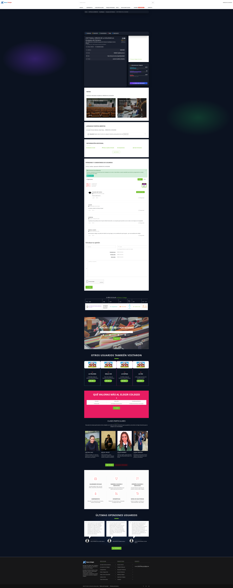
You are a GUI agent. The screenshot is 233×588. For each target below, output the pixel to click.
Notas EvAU (95, 33)
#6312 (144, 186)
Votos (145, 179)
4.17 (144, 184)
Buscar (81, 7)
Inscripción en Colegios (105, 567)
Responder (142, 197)
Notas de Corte (129, 307)
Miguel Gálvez (105, 452)
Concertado (113, 334)
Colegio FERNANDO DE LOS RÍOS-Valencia (97, 541)
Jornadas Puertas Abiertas (105, 564)
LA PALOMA (92, 374)
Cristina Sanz (89, 452)
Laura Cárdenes (138, 452)
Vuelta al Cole (137, 306)
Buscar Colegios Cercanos (136, 59)
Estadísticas (116, 499)
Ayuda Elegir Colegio (125, 7)
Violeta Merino (121, 452)
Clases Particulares (99, 7)
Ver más (91, 380)
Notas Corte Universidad (105, 574)
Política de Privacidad (104, 586)
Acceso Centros (120, 564)
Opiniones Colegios (121, 577)
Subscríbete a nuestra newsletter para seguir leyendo (112, 195)
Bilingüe (128, 334)
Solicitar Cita (126, 134)
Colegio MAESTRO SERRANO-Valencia (118, 541)
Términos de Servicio (114, 586)
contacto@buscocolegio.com (143, 566)
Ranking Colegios (120, 574)
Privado (121, 334)
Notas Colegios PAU (104, 572)
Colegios (139, 7)
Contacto (150, 7)
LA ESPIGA (124, 374)
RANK (144, 185)
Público (105, 334)
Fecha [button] (139, 179)
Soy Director (116, 152)
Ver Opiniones (117, 548)
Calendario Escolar (100, 46)
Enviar (89, 287)
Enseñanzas (89, 33)
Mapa (110, 33)
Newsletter (90, 175)
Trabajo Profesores (110, 7)
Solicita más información (139, 83)
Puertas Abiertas (103, 33)
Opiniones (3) (115, 33)
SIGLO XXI (108, 374)
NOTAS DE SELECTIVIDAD (95, 101)
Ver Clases (110, 464)
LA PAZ (140, 374)
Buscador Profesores (121, 569)
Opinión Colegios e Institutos (137, 484)
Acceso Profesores (121, 572)
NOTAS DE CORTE (124, 101)
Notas (117, 7)
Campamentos (89, 7)
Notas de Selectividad (137, 499)
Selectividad (123, 306)
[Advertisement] (116, 22)
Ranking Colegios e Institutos (116, 484)
